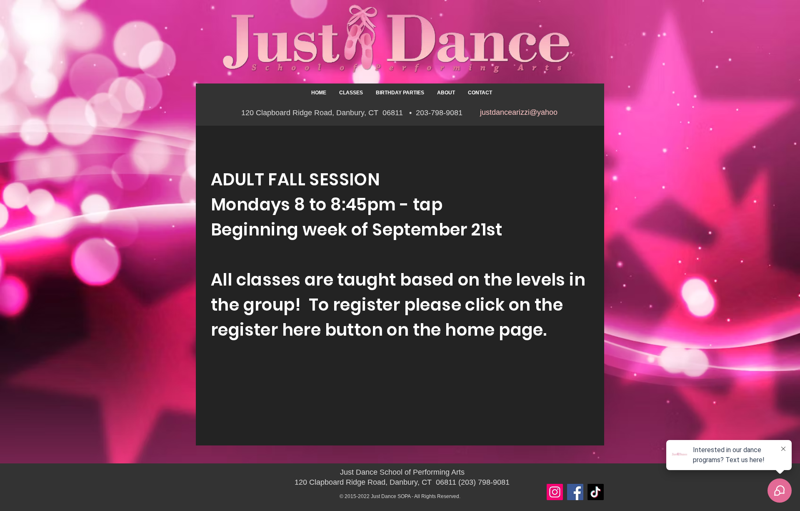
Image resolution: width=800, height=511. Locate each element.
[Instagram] (555, 492)
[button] (350, 92)
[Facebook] (575, 492)
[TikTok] (596, 492)
